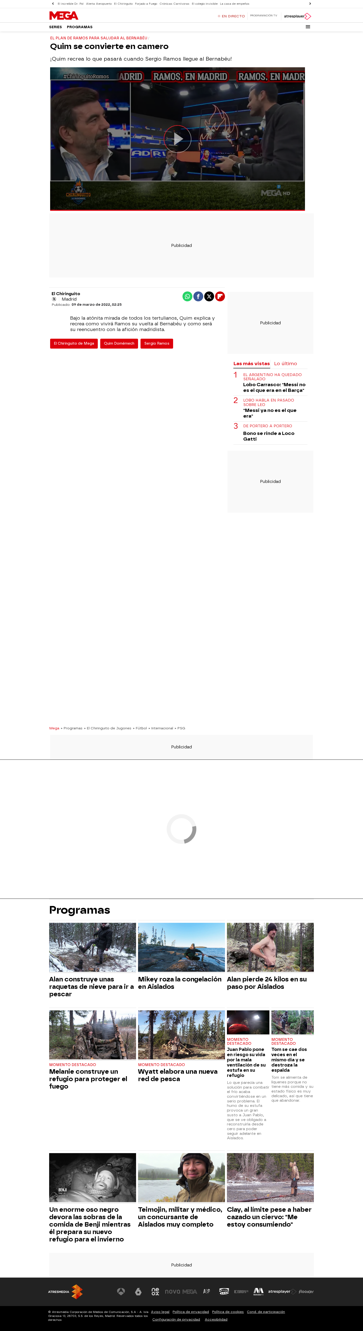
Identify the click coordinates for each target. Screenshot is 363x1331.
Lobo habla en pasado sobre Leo (268, 402)
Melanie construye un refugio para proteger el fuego (88, 1079)
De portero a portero (267, 426)
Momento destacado (72, 1065)
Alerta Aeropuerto (99, 3)
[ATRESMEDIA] (65, 1292)
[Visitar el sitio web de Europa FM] (241, 1291)
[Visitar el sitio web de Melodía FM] (258, 1291)
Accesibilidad (216, 1319)
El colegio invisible (205, 3)
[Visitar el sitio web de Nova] (172, 1291)
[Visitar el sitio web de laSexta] (138, 1291)
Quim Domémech (119, 343)
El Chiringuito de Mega (74, 343)
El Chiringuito (123, 3)
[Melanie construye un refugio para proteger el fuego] (92, 1035)
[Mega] (80, 16)
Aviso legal (160, 1312)
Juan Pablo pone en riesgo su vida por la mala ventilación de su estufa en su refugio (246, 1062)
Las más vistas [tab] (251, 363)
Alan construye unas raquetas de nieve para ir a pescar (91, 986)
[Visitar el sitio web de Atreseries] (207, 1291)
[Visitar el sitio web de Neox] (155, 1291)
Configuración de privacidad (176, 1319)
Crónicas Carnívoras (174, 3)
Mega (54, 728)
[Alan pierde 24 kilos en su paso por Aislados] (270, 948)
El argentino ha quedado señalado (272, 377)
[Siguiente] (310, 4)
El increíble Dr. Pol (70, 3)
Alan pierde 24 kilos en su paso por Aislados (267, 982)
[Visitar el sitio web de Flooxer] (306, 1291)
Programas (80, 27)
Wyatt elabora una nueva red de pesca (178, 1075)
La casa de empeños (234, 3)
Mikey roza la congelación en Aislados (180, 982)
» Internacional (160, 728)
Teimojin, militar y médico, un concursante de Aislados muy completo (180, 1217)
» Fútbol (140, 728)
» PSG (180, 728)
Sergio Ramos (156, 343)
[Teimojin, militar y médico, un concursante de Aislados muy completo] (181, 1178)
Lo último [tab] (285, 363)
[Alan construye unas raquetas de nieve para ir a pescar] (92, 948)
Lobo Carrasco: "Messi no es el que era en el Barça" (274, 387)
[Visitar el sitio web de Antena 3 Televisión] (121, 1291)
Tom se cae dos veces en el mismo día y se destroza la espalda (289, 1060)
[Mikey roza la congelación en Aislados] (181, 948)
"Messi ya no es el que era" (270, 413)
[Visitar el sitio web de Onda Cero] (224, 1291)
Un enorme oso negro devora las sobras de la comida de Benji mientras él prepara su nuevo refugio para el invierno (90, 1224)
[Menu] (308, 27)
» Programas (71, 728)
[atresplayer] (297, 16)
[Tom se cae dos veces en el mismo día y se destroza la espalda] (292, 1022)
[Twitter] (54, 299)
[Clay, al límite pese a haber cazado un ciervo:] (270, 1178)
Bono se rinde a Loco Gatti (268, 436)
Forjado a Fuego (146, 3)
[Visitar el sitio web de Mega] (189, 1291)
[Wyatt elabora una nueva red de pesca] (181, 1035)
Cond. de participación (266, 1312)
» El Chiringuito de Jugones (107, 728)
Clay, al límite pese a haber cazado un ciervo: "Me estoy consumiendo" (269, 1217)
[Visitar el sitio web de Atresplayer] (282, 1291)
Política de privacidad (191, 1312)
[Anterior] (53, 4)
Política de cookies (228, 1312)
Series (55, 27)
